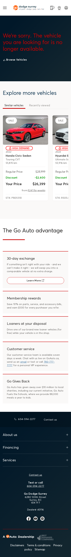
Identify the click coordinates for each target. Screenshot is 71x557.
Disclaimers (17, 545)
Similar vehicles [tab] (14, 105)
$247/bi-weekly (36, 190)
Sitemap (40, 549)
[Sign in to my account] (66, 8)
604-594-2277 (35, 486)
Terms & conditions (38, 545)
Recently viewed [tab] (39, 105)
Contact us (35, 474)
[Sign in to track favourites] (43, 119)
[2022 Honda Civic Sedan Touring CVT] (25, 130)
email (23, 361)
